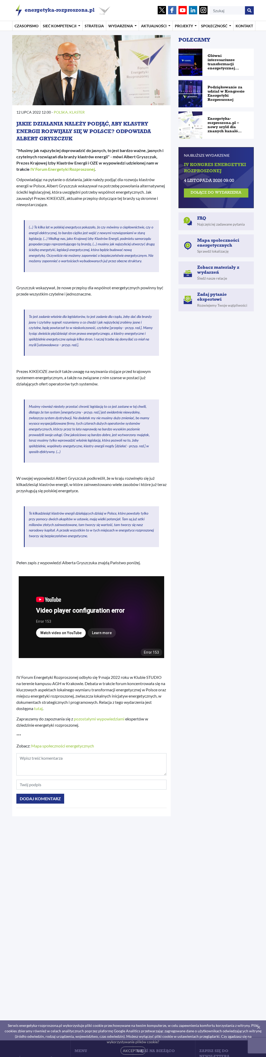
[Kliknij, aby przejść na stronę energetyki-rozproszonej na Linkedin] (193, 10)
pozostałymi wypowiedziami (99, 718)
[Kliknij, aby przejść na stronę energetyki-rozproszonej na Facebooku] (172, 10)
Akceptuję (133, 1050)
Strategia (94, 26)
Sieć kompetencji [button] (60, 26)
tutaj (38, 708)
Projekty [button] (184, 26)
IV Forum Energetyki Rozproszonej (62, 169)
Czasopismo (26, 26)
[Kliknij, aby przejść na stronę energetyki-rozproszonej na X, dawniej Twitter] (162, 10)
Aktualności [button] (154, 26)
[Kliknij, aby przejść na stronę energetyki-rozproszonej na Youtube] (182, 10)
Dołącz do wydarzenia (216, 193)
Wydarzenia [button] (121, 26)
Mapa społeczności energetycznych (62, 745)
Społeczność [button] (214, 26)
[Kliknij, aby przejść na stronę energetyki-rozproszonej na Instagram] (203, 10)
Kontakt (244, 26)
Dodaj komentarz (40, 798)
